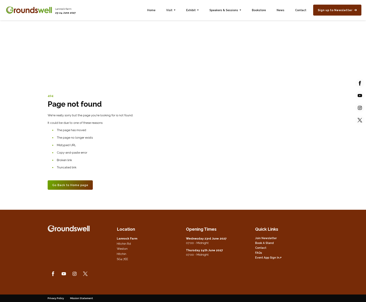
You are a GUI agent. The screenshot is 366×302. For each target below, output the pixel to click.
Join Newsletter (266, 238)
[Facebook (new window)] (53, 274)
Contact (300, 10)
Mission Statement (81, 298)
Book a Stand (264, 243)
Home (151, 10)
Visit (169, 10)
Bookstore (259, 10)
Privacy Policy (56, 298)
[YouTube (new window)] (64, 274)
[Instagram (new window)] (74, 274)
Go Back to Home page (70, 185)
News (280, 10)
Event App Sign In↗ (268, 257)
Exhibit (191, 10)
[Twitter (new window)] (85, 274)
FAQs (258, 252)
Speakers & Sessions (223, 10)
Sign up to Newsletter (335, 10)
